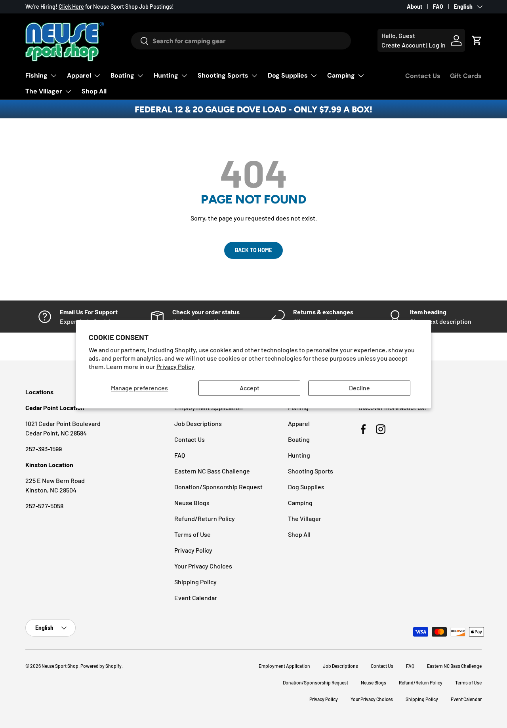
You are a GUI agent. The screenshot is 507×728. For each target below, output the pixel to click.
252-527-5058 (44, 505)
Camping (341, 75)
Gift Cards (466, 76)
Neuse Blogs (192, 502)
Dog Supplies (288, 75)
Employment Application (284, 666)
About (414, 6)
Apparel (79, 75)
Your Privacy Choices (203, 566)
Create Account (403, 45)
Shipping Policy (195, 581)
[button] (477, 40)
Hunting (166, 75)
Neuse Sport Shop (60, 666)
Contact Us (422, 76)
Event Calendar (195, 597)
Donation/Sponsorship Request (218, 486)
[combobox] (241, 40)
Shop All (94, 91)
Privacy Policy (175, 366)
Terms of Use (192, 534)
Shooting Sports (223, 75)
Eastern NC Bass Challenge (212, 471)
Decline (359, 388)
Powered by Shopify (101, 666)
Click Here (71, 6)
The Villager (43, 91)
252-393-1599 (43, 448)
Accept (249, 388)
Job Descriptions (198, 423)
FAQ (438, 6)
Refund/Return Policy (204, 518)
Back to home (253, 250)
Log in (437, 45)
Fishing (36, 75)
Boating (122, 75)
